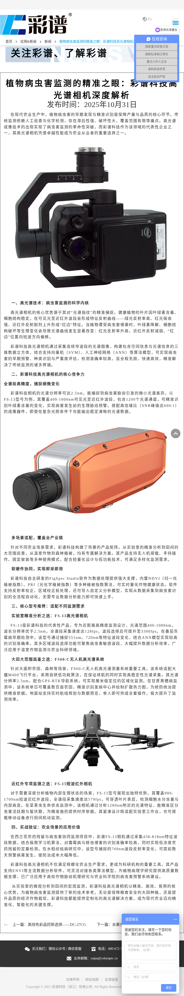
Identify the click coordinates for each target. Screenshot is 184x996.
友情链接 (111, 979)
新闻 (48, 41)
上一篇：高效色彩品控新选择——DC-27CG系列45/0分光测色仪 (66, 925)
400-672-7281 (117, 949)
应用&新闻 (28, 41)
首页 (9, 41)
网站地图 (92, 979)
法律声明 (72, 979)
